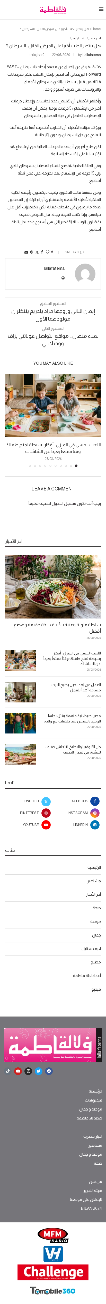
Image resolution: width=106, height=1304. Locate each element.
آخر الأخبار (93, 894)
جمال (96, 935)
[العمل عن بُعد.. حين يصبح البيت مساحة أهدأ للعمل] (20, 692)
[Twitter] (38, 1071)
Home (96, 29)
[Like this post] (47, 252)
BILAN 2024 (91, 1208)
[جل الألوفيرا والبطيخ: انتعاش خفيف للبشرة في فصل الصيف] (20, 754)
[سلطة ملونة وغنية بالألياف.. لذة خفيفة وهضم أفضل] (53, 587)
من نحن (95, 1182)
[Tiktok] (8, 1071)
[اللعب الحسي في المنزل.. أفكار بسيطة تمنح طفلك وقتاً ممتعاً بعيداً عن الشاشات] (53, 405)
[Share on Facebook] (42, 252)
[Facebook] (49, 1071)
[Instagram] (28, 1071)
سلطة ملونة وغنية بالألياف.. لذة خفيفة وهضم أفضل (57, 628)
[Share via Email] (26, 252)
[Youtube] (18, 1071)
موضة (95, 921)
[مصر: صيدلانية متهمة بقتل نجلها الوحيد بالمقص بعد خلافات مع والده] (20, 723)
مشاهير (94, 881)
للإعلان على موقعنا (86, 1199)
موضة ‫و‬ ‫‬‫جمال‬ (90, 1109)
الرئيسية (94, 867)
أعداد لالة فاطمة (87, 975)
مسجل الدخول (64, 503)
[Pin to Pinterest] (31, 252)
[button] (9, 420)
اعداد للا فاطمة (89, 1118)
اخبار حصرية (92, 1136)
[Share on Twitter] (37, 252)
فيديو (96, 989)
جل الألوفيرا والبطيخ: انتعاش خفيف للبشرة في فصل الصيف (73, 749)
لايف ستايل (91, 948)
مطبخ (96, 962)
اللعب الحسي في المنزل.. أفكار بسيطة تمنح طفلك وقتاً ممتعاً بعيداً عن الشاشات (72, 658)
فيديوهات (93, 1100)
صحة (97, 908)
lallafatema (92, 55)
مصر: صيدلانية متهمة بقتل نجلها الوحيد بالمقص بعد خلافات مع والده (72, 718)
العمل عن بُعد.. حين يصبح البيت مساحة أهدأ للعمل (76, 687)
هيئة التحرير (92, 1191)
